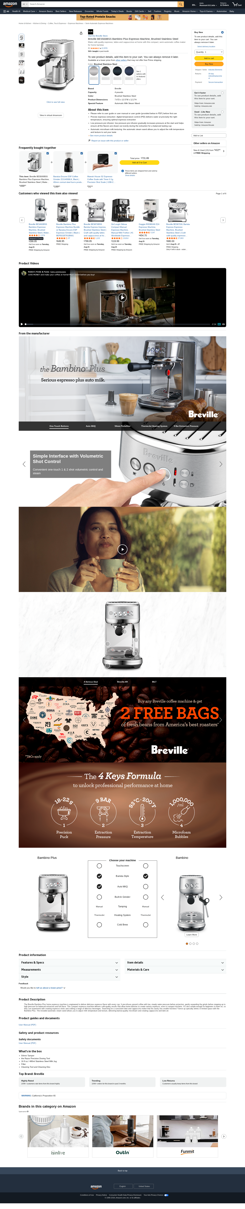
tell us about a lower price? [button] (49, 988)
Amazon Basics (46, 11)
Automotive (222, 11)
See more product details (101, 135)
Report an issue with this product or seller (110, 141)
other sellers (121, 60)
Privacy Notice (101, 1195)
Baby (232, 11)
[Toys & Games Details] (214, 11)
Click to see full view (56, 102)
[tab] (59, 426)
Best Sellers (61, 11)
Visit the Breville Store (98, 36)
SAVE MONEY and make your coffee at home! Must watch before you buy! (61, 274)
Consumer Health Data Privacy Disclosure (125, 1195)
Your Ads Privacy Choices (153, 1195)
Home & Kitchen (25, 23)
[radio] (21, 37)
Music (176, 11)
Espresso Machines (75, 23)
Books (129, 11)
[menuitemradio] (219, 324)
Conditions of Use (87, 1195)
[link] (52, 115)
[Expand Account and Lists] (216, 5)
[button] (6, 11)
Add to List (198, 135)
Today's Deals (117, 11)
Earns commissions (58, 272)
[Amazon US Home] (96, 1187)
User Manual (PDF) (27, 1025)
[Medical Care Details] (36, 11)
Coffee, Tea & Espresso (57, 23)
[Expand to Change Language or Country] (195, 5)
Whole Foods (102, 11)
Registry (167, 11)
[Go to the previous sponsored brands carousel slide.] (21, 1136)
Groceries (89, 11)
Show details (130, 175)
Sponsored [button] (23, 1111)
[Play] (21, 324)
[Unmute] (223, 324)
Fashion (157, 11)
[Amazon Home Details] (197, 11)
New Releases (75, 11)
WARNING (26, 1095)
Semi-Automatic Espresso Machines (99, 23)
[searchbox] (103, 4)
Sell (149, 11)
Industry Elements (215, 70)
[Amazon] (10, 4)
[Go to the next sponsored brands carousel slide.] (223, 1136)
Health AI (16, 11)
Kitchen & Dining (39, 23)
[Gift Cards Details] (145, 11)
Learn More (191, 935)
